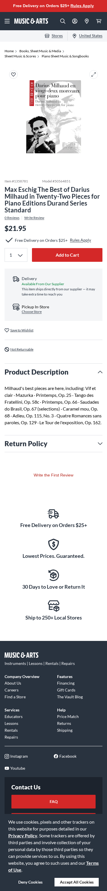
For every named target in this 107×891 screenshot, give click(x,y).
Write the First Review (53, 475)
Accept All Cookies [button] (77, 882)
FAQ (54, 801)
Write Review (34, 218)
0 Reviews (12, 218)
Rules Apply (82, 5)
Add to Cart (67, 255)
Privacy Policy (22, 835)
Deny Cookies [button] (30, 882)
